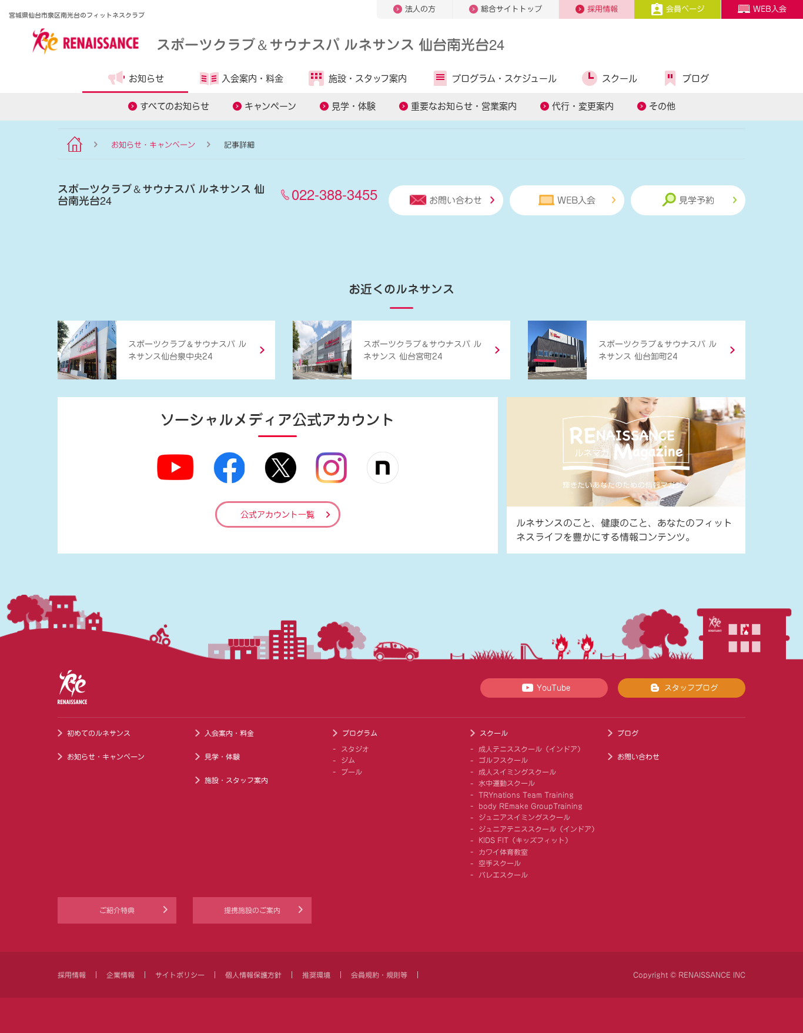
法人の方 (420, 9)
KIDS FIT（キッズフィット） (525, 840)
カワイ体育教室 (503, 851)
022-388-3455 (334, 194)
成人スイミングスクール (517, 771)
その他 (662, 106)
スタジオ (355, 748)
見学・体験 (354, 106)
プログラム (359, 733)
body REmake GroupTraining (531, 805)
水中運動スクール (507, 783)
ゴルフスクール (503, 760)
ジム (348, 760)
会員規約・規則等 (379, 974)
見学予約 (696, 200)
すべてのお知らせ (174, 106)
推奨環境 (316, 974)
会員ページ (685, 9)
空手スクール (500, 863)
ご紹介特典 (117, 910)
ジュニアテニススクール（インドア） (538, 828)
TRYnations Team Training (526, 794)
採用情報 (602, 9)
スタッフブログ (691, 688)
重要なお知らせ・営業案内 (464, 106)
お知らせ (146, 78)
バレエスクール (503, 874)
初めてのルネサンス (99, 733)
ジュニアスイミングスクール (524, 817)
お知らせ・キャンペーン (153, 145)
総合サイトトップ (511, 9)
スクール (619, 78)
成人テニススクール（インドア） (531, 748)
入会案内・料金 (252, 78)
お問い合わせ (455, 200)
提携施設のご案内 (252, 910)
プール (351, 771)
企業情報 (120, 974)
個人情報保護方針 (253, 974)
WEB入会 (770, 9)
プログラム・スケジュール (504, 78)
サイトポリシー (180, 974)
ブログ (695, 78)
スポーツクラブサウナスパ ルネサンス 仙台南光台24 (330, 44)
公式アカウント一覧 (277, 515)
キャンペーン (270, 106)
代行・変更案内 (583, 106)
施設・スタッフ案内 (368, 78)
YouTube (553, 688)
